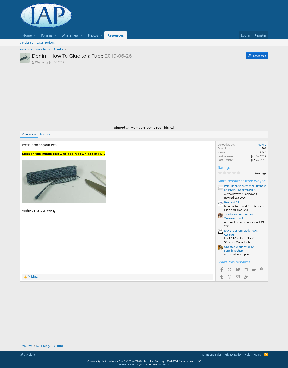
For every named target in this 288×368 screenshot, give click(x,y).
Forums (46, 35)
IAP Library (26, 42)
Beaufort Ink (232, 202)
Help (247, 354)
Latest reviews (46, 42)
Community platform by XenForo (120, 361)
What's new (70, 35)
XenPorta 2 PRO (127, 364)
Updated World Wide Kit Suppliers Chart (239, 248)
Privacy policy (233, 354)
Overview (29, 134)
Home (27, 35)
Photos (93, 35)
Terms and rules (211, 354)
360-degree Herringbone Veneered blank (239, 216)
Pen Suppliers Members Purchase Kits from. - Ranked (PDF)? (245, 188)
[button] (35, 35)
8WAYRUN (163, 364)
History (45, 134)
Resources (116, 35)
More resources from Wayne (242, 180)
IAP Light (29, 354)
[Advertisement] (144, 95)
